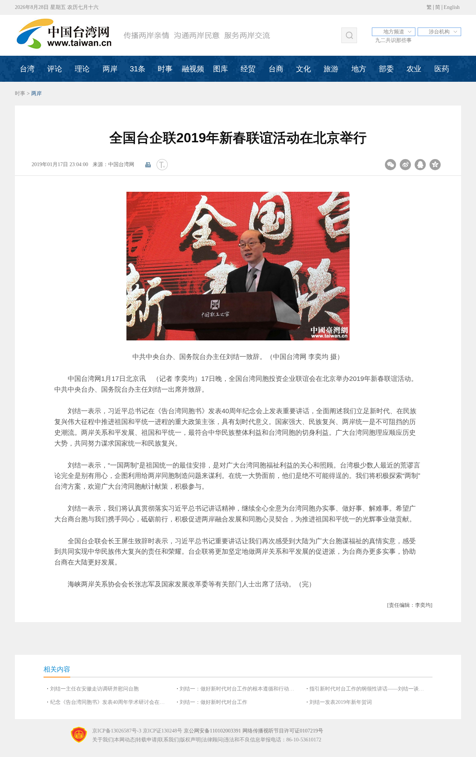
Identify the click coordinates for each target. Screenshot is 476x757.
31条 (137, 69)
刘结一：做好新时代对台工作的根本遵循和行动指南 (239, 689)
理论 (82, 69)
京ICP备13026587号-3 (116, 731)
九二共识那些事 (393, 40)
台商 (275, 69)
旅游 (331, 69)
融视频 (193, 69)
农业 (413, 69)
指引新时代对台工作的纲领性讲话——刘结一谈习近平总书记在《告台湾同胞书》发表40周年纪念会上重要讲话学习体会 (368, 689)
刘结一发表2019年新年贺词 (340, 702)
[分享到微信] (390, 164)
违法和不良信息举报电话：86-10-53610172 (272, 740)
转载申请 (146, 740)
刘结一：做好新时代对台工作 (213, 702)
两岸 (110, 69)
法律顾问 (212, 740)
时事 (165, 69)
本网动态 (124, 740)
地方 (358, 69)
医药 (441, 69)
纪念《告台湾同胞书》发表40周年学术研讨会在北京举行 (109, 702)
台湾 (27, 69)
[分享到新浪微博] (405, 164)
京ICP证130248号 (162, 731)
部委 (386, 69)
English (452, 7)
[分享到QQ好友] (420, 164)
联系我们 (168, 740)
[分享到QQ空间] (435, 164)
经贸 (248, 69)
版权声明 (190, 740)
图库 (220, 69)
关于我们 (102, 740)
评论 (54, 69)
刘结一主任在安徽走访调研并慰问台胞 (94, 689)
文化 (303, 69)
